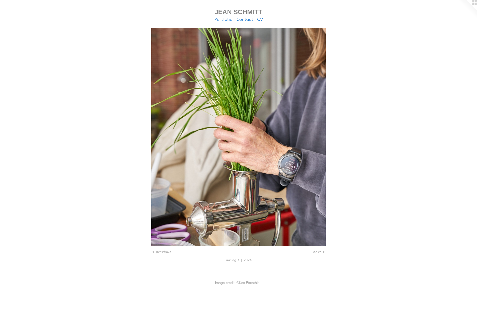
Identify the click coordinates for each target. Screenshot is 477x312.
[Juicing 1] (238, 137)
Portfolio (223, 19)
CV (260, 19)
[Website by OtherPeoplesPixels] (467, 10)
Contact (245, 19)
